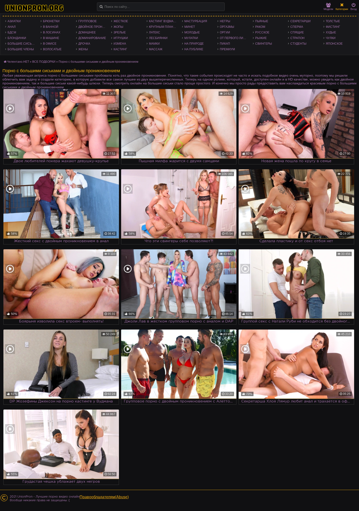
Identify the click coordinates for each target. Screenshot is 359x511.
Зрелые (120, 32)
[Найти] (101, 6)
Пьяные (261, 21)
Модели (328, 9)
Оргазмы (227, 27)
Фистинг (333, 27)
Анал (12, 27)
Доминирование (92, 38)
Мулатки (191, 38)
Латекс (154, 32)
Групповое (87, 21)
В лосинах (51, 32)
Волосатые (52, 49)
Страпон (297, 38)
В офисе (49, 43)
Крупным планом (163, 27)
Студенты (298, 43)
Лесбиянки (158, 38)
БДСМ (12, 32)
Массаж (155, 49)
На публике (193, 49)
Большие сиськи (22, 43)
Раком (260, 27)
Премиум (227, 49)
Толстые (333, 21)
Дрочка (84, 43)
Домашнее (87, 32)
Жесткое (121, 21)
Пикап (225, 43)
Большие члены (21, 49)
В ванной (50, 27)
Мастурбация (195, 21)
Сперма (296, 27)
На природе (194, 43)
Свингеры (263, 43)
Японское (334, 43)
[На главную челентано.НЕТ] (34, 8)
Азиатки (14, 21)
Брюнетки (51, 21)
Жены (83, 49)
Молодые (192, 32)
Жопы (118, 27)
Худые (331, 32)
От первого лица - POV (235, 38)
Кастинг (120, 49)
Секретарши (300, 21)
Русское (262, 32)
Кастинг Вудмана (163, 21)
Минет (189, 27)
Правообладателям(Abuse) (104, 497)
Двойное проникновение (93, 27)
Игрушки (121, 38)
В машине (51, 38)
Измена (120, 43)
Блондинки (17, 38)
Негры (225, 21)
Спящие (297, 32)
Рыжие (261, 38)
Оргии (225, 32)
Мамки (154, 43)
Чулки (331, 38)
